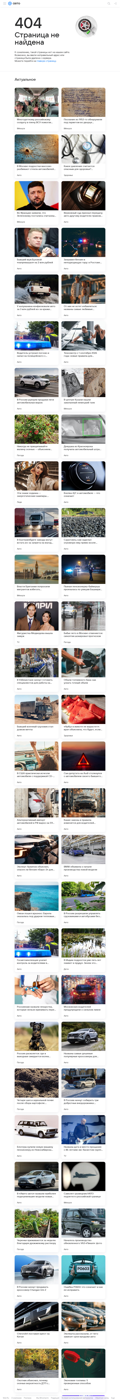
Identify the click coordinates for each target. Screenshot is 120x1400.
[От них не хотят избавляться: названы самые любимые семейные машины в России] (83, 296)
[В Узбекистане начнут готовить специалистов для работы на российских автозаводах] (37, 670)
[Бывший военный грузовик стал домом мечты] (37, 717)
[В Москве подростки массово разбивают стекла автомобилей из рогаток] (37, 156)
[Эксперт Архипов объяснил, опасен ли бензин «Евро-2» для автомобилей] (37, 857)
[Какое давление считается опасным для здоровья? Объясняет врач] (83, 156)
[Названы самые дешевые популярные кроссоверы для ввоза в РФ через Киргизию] (83, 1044)
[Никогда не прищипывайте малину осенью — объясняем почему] (37, 436)
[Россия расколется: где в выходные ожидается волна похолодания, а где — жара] (37, 1044)
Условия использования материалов (77, 1398)
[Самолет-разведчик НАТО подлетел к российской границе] (83, 1184)
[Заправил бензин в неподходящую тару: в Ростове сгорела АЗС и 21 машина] (83, 250)
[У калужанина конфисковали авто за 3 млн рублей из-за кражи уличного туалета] (37, 296)
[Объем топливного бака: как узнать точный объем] (83, 670)
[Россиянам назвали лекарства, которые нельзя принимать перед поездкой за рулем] (37, 997)
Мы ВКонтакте (42, 1398)
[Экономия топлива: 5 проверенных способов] (83, 1370)
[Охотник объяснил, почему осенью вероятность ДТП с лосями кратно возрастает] (37, 1370)
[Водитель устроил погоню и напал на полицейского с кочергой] (37, 343)
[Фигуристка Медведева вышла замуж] (37, 623)
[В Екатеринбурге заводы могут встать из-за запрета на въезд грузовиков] (37, 530)
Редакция (55, 1398)
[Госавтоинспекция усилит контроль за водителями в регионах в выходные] (37, 950)
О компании (16, 1398)
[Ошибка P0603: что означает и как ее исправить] (83, 1277)
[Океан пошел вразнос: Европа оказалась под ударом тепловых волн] (37, 903)
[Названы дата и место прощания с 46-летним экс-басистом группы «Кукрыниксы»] (83, 1137)
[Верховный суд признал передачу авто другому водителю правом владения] (83, 203)
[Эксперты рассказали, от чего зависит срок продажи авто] (83, 1324)
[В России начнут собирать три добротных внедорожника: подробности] (83, 1090)
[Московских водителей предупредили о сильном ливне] (83, 997)
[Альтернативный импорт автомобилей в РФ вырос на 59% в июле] (37, 810)
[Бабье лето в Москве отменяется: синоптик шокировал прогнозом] (83, 623)
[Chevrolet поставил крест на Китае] (37, 1324)
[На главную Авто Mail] (16, 3)
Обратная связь (102, 1398)
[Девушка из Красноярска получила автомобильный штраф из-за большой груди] (83, 436)
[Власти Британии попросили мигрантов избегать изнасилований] (37, 576)
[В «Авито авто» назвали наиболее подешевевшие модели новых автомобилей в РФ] (37, 1184)
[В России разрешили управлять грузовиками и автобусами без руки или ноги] (83, 903)
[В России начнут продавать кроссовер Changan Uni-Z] (37, 1277)
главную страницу (46, 61)
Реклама (27, 1398)
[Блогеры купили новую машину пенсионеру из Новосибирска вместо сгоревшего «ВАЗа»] (37, 1137)
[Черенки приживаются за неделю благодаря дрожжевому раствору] (37, 1230)
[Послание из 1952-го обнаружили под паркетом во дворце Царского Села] (83, 109)
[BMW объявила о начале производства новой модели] (83, 857)
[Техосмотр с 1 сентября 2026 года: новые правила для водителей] (83, 343)
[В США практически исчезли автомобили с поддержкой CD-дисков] (37, 763)
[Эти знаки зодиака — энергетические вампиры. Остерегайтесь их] (37, 483)
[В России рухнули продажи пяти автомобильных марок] (37, 390)
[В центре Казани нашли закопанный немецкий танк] (83, 390)
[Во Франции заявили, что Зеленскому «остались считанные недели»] (37, 203)
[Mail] (10, 3)
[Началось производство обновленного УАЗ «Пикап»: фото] (83, 1230)
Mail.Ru (6, 1398)
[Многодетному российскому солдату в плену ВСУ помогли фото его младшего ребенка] (37, 109)
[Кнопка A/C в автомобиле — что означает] (83, 483)
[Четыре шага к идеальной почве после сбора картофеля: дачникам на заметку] (37, 1090)
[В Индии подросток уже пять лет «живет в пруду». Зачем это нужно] (83, 950)
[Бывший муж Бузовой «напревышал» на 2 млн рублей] (37, 250)
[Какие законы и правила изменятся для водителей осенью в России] (83, 810)
